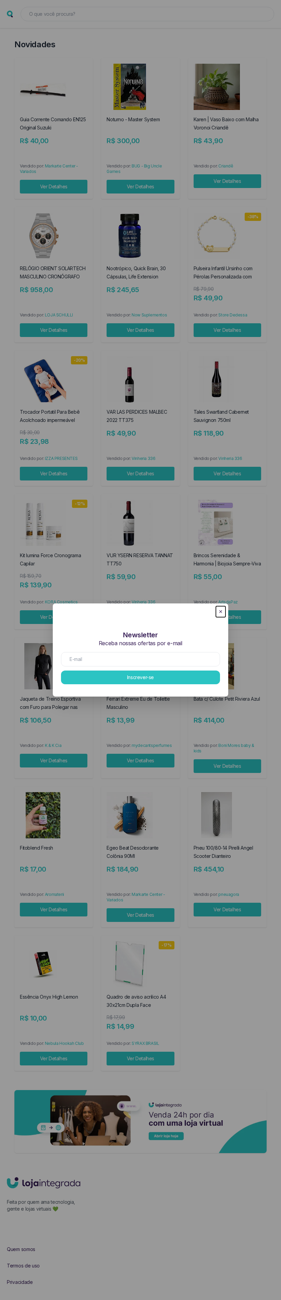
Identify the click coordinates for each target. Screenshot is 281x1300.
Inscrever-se (140, 677)
